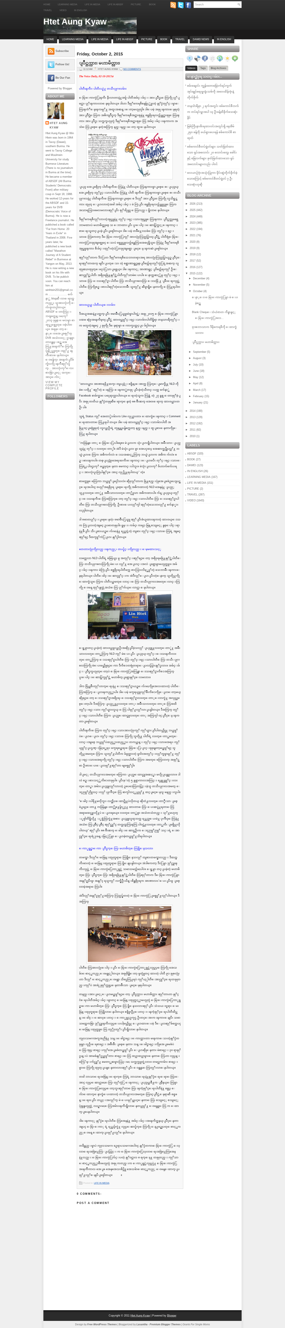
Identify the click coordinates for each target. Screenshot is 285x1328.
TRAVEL (192, 494)
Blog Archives (218, 68)
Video (63, 10)
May (196, 377)
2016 (193, 267)
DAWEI (191, 465)
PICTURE (193, 488)
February (198, 396)
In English (80, 10)
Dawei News (201, 39)
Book (152, 4)
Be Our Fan (62, 77)
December (199, 278)
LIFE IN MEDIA (101, 1183)
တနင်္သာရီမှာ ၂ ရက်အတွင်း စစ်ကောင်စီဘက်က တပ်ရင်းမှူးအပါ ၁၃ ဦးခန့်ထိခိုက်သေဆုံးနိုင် (213, 111)
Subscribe (62, 51)
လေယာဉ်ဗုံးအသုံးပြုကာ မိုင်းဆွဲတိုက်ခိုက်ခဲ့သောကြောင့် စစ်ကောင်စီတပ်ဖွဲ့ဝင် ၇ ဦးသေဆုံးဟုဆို (212, 178)
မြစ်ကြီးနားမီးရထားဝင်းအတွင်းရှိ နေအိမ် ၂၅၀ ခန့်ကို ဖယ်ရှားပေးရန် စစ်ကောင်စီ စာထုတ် (211, 132)
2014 (193, 410)
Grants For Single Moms (196, 1324)
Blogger (67, 88)
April (196, 383)
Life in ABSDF (115, 4)
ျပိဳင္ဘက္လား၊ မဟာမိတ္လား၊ (99, 63)
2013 (193, 417)
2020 (193, 241)
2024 (193, 216)
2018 (193, 254)
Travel (47, 10)
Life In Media (99, 39)
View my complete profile (54, 385)
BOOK (191, 459)
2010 (193, 436)
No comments (132, 69)
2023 (193, 222)
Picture (146, 39)
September (200, 351)
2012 (193, 423)
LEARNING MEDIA (199, 477)
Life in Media (92, 4)
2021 (193, 235)
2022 (193, 229)
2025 (193, 210)
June (196, 370)
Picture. (136, 4)
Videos (191, 68)
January (198, 402)
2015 (193, 273)
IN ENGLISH (195, 471)
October (198, 291)
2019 (193, 248)
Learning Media (67, 4)
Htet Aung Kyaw (75, 21)
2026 (193, 203)
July (196, 364)
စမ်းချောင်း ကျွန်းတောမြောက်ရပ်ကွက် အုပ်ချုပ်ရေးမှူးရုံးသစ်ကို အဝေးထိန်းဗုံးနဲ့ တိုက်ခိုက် (210, 91)
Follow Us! (62, 64)
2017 (193, 260)
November (199, 284)
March (197, 389)
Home (46, 4)
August (197, 358)
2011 (193, 429)
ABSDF (191, 453)
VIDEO (191, 500)
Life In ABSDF (124, 39)
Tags (203, 68)
